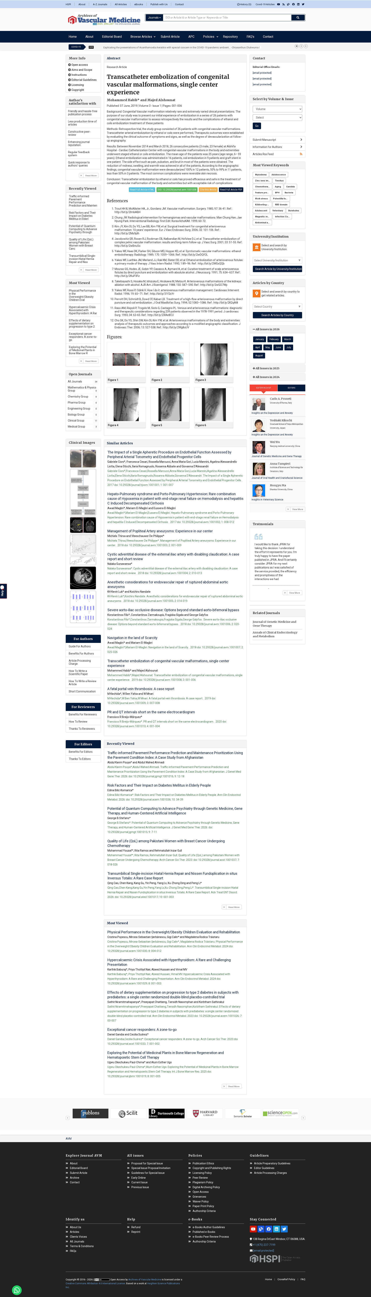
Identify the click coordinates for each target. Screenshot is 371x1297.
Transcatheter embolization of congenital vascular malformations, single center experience (168, 661)
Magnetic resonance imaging (263, 214)
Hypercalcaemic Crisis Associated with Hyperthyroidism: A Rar (83, 308)
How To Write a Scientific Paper (78, 670)
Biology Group (82, 412)
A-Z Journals (100, 4)
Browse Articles (121, 35)
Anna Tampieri (280, 461)
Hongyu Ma (278, 483)
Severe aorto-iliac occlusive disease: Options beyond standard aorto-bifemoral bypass (173, 608)
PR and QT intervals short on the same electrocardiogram (151, 710)
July (289, 345)
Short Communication (82, 689)
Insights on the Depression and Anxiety (272, 411)
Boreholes (293, 208)
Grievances (199, 1195)
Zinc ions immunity (263, 178)
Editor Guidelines (264, 1166)
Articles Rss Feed (263, 152)
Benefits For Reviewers (83, 712)
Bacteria (289, 190)
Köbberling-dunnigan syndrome (263, 202)
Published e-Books (204, 1230)
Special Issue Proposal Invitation (150, 1166)
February (274, 337)
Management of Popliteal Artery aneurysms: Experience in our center (160, 529)
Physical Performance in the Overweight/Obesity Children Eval (82, 293)
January (259, 337)
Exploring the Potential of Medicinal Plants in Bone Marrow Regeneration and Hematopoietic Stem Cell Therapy (165, 1053)
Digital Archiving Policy (206, 1185)
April (257, 345)
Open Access (201, 1190)
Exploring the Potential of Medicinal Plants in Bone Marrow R (82, 348)
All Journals (82, 379)
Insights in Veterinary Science (267, 497)
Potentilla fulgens (281, 196)
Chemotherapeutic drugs (263, 184)
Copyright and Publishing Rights (212, 1166)
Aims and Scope (81, 67)
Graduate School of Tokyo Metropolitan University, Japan (286, 424)
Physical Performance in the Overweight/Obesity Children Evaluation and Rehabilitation (173, 930)
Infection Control (283, 214)
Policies (174, 35)
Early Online (138, 1176)
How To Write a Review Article (82, 681)
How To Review (78, 719)
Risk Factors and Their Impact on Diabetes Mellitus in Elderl (82, 213)
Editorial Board (99, 35)
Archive (74, 1176)
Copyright (77, 88)
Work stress (261, 196)
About (81, 4)
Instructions (79, 72)
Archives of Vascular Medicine (145, 1277)
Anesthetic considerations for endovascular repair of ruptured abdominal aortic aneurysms (167, 582)
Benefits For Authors (81, 651)
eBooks (138, 4)
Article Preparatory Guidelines (272, 1161)
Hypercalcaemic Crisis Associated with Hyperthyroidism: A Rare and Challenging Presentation (169, 960)
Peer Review (200, 1176)
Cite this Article (208, 187)
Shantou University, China (281, 487)
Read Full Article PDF (231, 187)
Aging (278, 184)
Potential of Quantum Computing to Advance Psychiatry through (83, 227)
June (278, 345)
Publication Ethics (203, 1161)
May (267, 345)
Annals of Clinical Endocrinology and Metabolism (275, 632)
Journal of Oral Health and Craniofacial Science (277, 476)
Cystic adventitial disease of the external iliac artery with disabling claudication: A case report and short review (173, 554)
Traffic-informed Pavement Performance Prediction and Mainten (83, 199)
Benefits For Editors (81, 749)
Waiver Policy (201, 1199)
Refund (135, 1225)
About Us (75, 1225)
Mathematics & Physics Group (82, 387)
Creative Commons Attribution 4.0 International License (95, 1281)
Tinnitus (279, 178)
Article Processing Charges (270, 1171)
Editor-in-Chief (263, 386)
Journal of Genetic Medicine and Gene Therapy (277, 454)
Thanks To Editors (80, 757)
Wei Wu (275, 440)
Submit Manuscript (264, 137)
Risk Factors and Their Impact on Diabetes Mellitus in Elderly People (159, 783)
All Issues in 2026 (267, 327)
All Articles (121, 4)
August (259, 353)
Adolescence (279, 173)
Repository (189, 35)
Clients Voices (78, 1235)
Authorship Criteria (204, 1209)
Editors (291, 386)
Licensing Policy (202, 1171)
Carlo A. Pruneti (280, 396)
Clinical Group (82, 418)
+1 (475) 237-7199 (264, 1242)
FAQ (303, 1277)
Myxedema (260, 173)
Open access (79, 62)
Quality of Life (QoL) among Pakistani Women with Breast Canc (81, 242)
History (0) (245, 4)
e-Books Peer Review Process (211, 1235)
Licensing (77, 82)
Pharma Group (82, 400)
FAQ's (202, 35)
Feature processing (263, 190)
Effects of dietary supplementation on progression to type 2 (82, 321)
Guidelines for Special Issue (148, 1171)
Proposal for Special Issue (147, 1161)
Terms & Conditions (82, 1244)
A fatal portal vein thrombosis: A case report (140, 687)
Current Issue (139, 1180)
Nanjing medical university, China (285, 444)
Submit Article (147, 35)
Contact (179, 4)
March (287, 337)
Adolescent (261, 208)
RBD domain (281, 202)
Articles (74, 1230)
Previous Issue (140, 1185)
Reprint (135, 1230)
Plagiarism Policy (203, 1180)
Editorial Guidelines (84, 77)
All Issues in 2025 (267, 366)
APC (162, 35)
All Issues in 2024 (267, 375)
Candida (290, 184)
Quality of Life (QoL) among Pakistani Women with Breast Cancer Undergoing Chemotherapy (166, 841)
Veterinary (277, 208)
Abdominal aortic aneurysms (263, 220)
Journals (153, 17)
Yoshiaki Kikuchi (281, 418)
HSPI (68, 4)
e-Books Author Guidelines (209, 1225)
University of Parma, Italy (281, 401)
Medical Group (82, 424)
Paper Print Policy (203, 1204)
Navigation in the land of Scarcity (132, 636)
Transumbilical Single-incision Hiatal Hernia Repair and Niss (82, 257)
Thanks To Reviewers (82, 726)
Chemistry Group (82, 394)
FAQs (73, 1249)
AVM (68, 1136)
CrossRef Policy (286, 1277)
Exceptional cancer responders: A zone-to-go (83, 335)
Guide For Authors (80, 644)
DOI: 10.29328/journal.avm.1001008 (177, 187)
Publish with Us (159, 4)
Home (71, 35)
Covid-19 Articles (264, 4)
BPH (277, 190)
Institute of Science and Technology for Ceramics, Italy (286, 467)
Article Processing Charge (80, 660)
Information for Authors (267, 145)
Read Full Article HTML (142, 187)
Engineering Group (82, 406)
